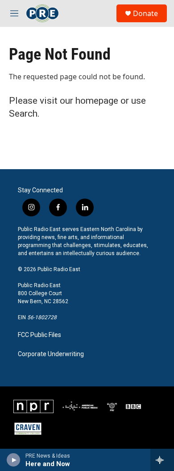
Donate (145, 13)
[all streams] (162, 460)
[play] (13, 459)
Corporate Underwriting (51, 354)
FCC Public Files (39, 335)
